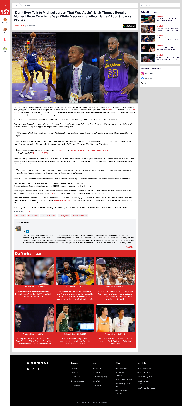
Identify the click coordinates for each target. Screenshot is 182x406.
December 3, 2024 (40, 153)
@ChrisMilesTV (61, 150)
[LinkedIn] (27, 231)
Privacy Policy (97, 385)
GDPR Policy (97, 381)
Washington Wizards (80, 216)
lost (52, 193)
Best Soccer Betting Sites (123, 379)
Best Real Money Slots (144, 377)
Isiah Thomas (19, 216)
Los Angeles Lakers (48, 216)
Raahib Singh (19, 26)
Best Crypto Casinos (143, 368)
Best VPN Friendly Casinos (145, 388)
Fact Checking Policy (100, 377)
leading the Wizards (62, 200)
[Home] (16, 6)
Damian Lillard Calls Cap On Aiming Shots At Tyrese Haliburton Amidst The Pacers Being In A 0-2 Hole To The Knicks (166, 19)
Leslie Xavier (29, 212)
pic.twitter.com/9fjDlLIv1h (97, 150)
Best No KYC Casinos (143, 372)
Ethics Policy (97, 372)
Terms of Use (75, 385)
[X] (24, 231)
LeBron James (33, 216)
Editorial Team (75, 377)
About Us (74, 368)
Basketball (27, 6)
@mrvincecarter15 (78, 150)
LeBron (108, 110)
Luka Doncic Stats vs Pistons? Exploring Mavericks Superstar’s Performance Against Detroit (167, 39)
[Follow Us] (129, 26)
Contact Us (74, 372)
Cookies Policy (98, 368)
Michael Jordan (64, 216)
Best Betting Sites (121, 368)
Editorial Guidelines (77, 381)
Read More (130, 247)
